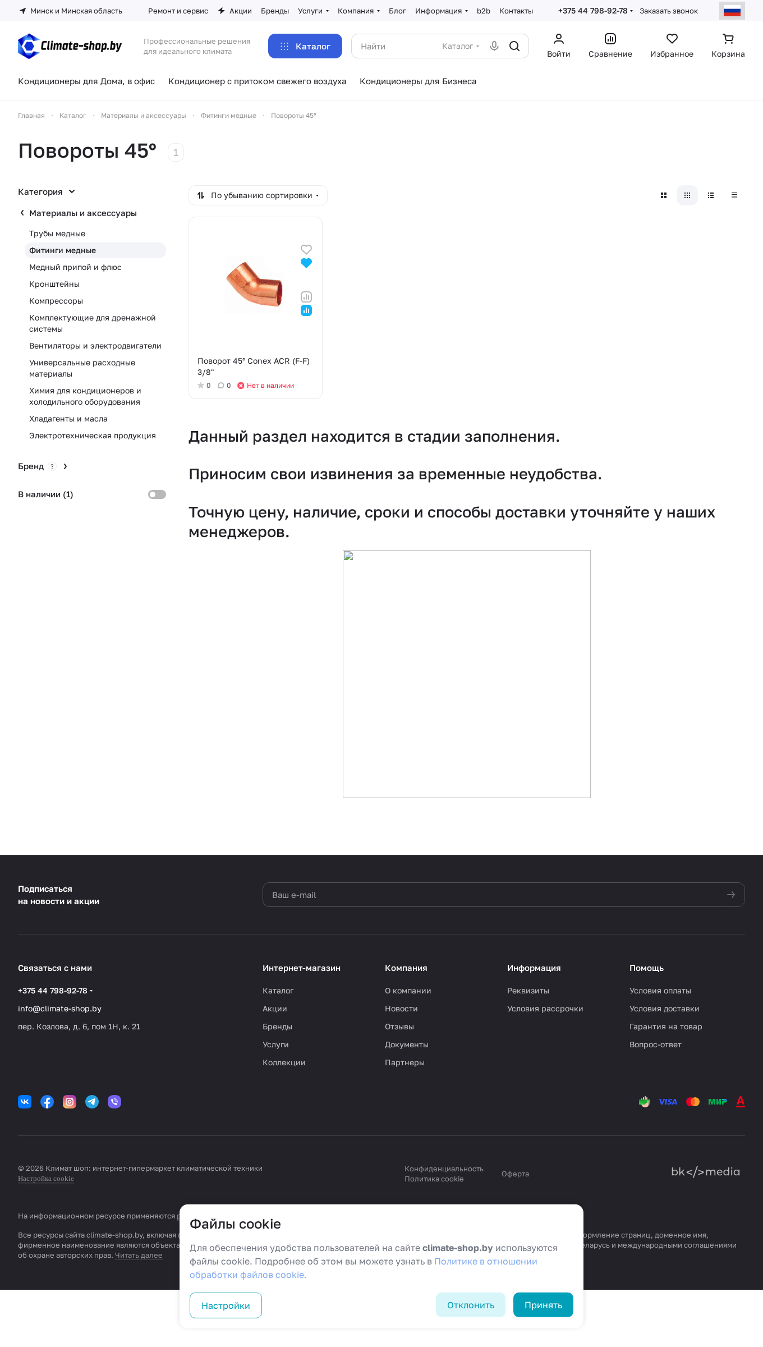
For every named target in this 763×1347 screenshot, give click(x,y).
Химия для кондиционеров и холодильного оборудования (85, 396)
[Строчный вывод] (710, 195)
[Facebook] (47, 1101)
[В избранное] (306, 248)
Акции (275, 1008)
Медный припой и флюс (75, 267)
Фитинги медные (62, 250)
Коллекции (284, 1062)
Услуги (276, 1044)
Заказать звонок (669, 10)
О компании (408, 990)
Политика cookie (434, 1178)
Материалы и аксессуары (83, 213)
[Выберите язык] (732, 11)
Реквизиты (528, 990)
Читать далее (139, 1254)
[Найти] (514, 46)
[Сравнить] (306, 296)
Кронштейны (54, 283)
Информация (534, 968)
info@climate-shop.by (60, 1008)
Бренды (277, 1026)
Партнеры (405, 1062)
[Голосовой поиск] (494, 46)
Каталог (278, 990)
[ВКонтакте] (24, 1101)
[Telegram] (92, 1101)
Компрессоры (56, 300)
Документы (407, 1044)
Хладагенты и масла (68, 418)
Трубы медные (57, 233)
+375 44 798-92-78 (593, 10)
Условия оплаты (660, 990)
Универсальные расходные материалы (82, 368)
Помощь (646, 968)
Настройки (225, 1305)
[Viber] (114, 1101)
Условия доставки (664, 1008)
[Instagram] (69, 1101)
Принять (543, 1305)
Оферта (515, 1173)
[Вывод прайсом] (734, 195)
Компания (406, 968)
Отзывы (399, 1026)
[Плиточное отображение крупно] (663, 195)
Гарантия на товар (665, 1026)
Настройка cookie (46, 1178)
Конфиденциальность (444, 1168)
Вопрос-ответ (655, 1044)
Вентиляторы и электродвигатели (95, 345)
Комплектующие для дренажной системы (92, 323)
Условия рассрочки (545, 1008)
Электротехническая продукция (92, 435)
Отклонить (470, 1305)
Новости (401, 1008)
